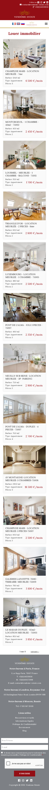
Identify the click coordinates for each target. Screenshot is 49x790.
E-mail (4, 747)
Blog (24, 730)
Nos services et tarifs (24, 718)
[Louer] (14, 25)
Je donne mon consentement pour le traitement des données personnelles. (23, 754)
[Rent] (18, 25)
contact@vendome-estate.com (35, 4)
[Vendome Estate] (38, 2)
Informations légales (25, 721)
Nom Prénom (7, 740)
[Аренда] (23, 25)
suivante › (35, 651)
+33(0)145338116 (41, 7)
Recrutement (24, 727)
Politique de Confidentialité (24, 724)
